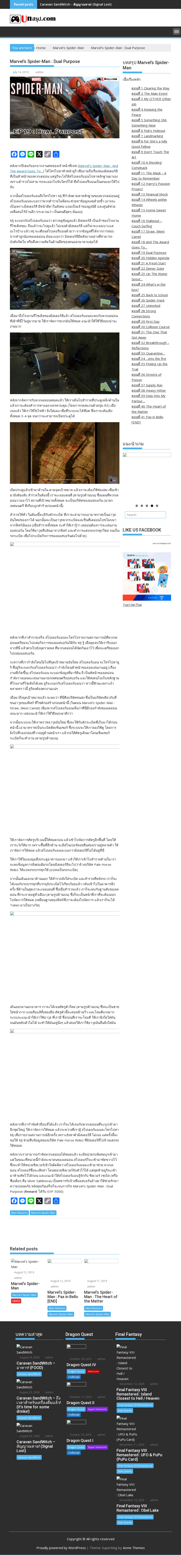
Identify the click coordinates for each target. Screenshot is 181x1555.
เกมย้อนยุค (73, 1376)
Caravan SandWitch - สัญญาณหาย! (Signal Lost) (75, 4)
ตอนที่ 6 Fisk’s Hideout (148, 130)
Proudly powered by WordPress (61, 1548)
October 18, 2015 (80, 1359)
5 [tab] (157, 506)
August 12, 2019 (60, 1281)
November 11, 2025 (131, 1445)
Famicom (93, 1371)
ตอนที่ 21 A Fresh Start (149, 263)
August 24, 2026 (29, 1357)
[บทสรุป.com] (14, 30)
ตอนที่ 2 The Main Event (150, 93)
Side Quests (125, 1410)
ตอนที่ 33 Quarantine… (148, 353)
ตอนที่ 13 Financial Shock (150, 194)
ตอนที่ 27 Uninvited (146, 305)
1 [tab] (137, 506)
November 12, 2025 (131, 1384)
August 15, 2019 (23, 1272)
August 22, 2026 (29, 1436)
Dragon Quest (76, 1371)
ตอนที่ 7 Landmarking (147, 136)
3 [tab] (147, 506)
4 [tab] (152, 506)
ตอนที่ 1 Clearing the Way (151, 88)
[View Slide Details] (147, 477)
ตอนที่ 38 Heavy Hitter (149, 390)
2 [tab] (142, 506)
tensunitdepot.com (162, 543)
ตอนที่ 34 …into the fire (149, 358)
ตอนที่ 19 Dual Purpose (149, 252)
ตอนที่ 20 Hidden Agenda (150, 258)
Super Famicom (97, 1409)
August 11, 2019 (97, 1281)
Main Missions (19, 1212)
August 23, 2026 (29, 1392)
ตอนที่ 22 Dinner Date (148, 268)
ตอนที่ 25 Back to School (150, 295)
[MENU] (176, 31)
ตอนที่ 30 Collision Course (151, 327)
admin (39, 72)
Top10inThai (132, 604)
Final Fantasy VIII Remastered (135, 1405)
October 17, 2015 (80, 1397)
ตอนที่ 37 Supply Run (147, 385)
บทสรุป (16, 1300)
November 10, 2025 (131, 1500)
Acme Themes (134, 1548)
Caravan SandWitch (29, 1374)
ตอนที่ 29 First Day (146, 321)
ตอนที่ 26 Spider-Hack (148, 300)
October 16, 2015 (80, 1435)
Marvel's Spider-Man (43, 1212)
